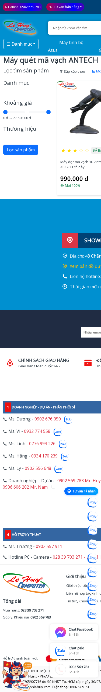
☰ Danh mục (19, 44)
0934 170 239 (44, 456)
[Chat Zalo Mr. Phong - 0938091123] (92, 586)
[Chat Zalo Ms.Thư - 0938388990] (92, 572)
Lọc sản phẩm (21, 150)
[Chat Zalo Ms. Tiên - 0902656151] (92, 600)
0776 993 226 (42, 444)
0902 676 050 (47, 419)
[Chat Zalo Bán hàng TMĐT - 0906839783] (92, 516)
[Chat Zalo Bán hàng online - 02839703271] (92, 502)
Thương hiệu (19, 128)
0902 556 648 (38, 468)
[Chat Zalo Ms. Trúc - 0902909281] (92, 558)
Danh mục (16, 82)
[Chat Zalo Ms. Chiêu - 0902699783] (92, 614)
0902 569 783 (30, 6)
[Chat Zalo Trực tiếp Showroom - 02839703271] (92, 530)
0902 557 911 (49, 546)
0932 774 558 (37, 431)
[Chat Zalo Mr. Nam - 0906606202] (92, 544)
